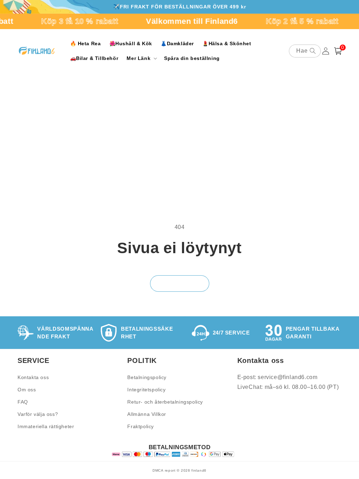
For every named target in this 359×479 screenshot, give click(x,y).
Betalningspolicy (147, 377)
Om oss (27, 389)
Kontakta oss (33, 377)
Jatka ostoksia (180, 283)
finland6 (198, 470)
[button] (141, 58)
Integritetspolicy (146, 389)
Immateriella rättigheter (46, 426)
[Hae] (312, 51)
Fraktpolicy (140, 426)
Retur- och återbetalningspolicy (165, 402)
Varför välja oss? (38, 414)
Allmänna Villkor (146, 414)
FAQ (23, 402)
